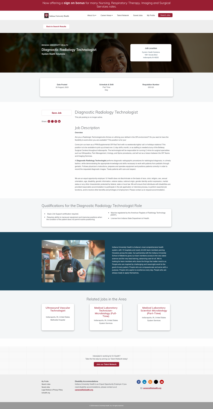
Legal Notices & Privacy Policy (52, 390)
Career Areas (106, 15)
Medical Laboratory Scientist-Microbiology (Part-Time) (154, 310)
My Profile (151, 15)
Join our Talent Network (106, 364)
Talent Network (123, 15)
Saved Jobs (138, 15)
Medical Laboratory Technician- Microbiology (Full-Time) (105, 312)
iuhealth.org (46, 393)
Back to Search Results (56, 26)
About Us (91, 15)
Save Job (56, 112)
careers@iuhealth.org (84, 389)
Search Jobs (165, 15)
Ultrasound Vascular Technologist (58, 309)
